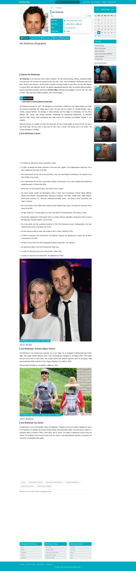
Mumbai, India (49, 549)
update (44, 491)
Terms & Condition (30, 564)
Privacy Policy (40, 564)
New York (48, 547)
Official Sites (65, 38)
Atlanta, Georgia (50, 557)
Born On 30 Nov (99, 45)
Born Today (86, 2)
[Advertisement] (56, 60)
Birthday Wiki (25, 2)
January (72, 547)
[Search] (78, 2)
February (72, 549)
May (71, 557)
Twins (23, 482)
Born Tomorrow (95, 2)
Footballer (23, 552)
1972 (80, 20)
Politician (23, 557)
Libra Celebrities (99, 56)
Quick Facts (34, 38)
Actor (52, 16)
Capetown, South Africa (52, 552)
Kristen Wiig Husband (44, 486)
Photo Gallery (46, 38)
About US (22, 564)
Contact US (49, 564)
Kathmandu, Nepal (51, 555)
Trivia (56, 38)
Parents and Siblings (72, 482)
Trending (103, 2)
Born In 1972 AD (99, 51)
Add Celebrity (112, 2)
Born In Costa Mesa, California (103, 53)
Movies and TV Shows (35, 482)
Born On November (100, 48)
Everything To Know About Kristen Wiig (37, 101)
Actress (23, 555)
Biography (25, 38)
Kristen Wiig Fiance (28, 486)
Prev (98, 9)
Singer (22, 549)
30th (75, 20)
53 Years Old (70, 27)
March (72, 552)
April (71, 555)
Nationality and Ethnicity (54, 482)
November (70, 20)
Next (112, 9)
